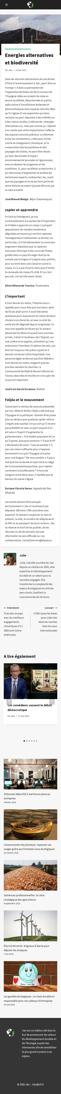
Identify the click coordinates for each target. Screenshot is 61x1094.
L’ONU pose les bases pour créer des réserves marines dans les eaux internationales (45, 619)
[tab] (24, 741)
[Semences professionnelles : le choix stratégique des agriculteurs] (30, 875)
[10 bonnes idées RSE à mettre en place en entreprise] (30, 774)
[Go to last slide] (9, 701)
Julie (22, 555)
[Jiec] (30, 4)
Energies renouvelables (18, 49)
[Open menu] (7, 4)
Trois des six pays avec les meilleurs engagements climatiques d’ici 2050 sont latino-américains (14, 621)
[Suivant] (52, 701)
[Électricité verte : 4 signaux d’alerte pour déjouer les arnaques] (30, 925)
